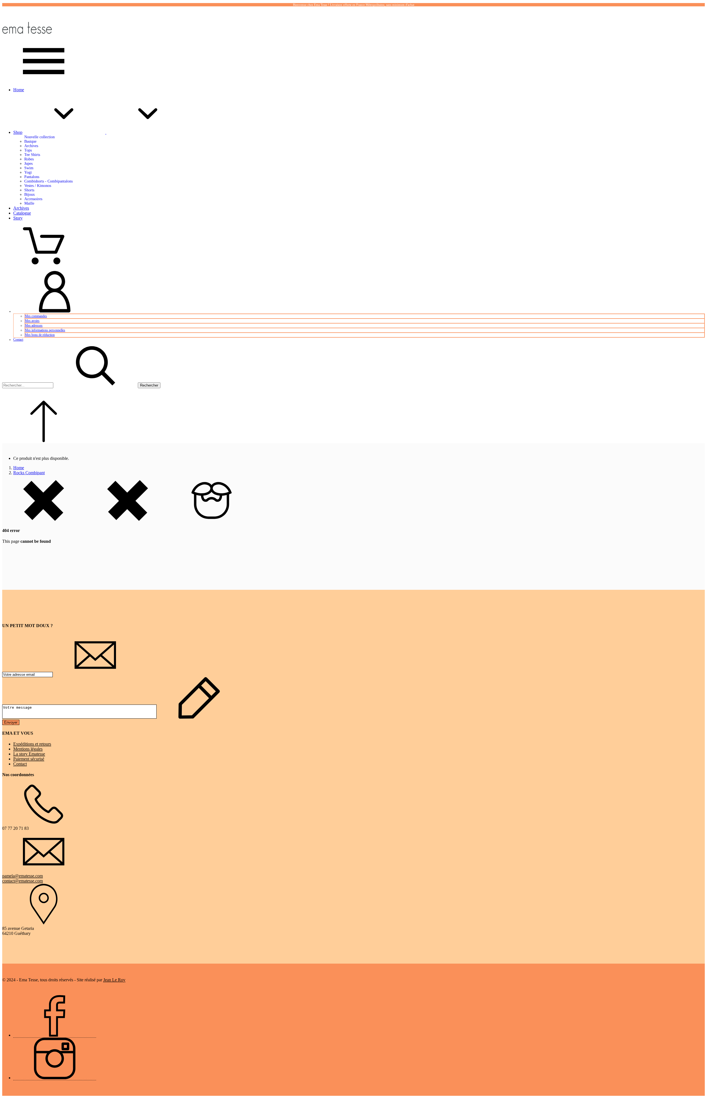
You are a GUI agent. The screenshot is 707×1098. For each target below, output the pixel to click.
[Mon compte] (54, 311)
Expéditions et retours (32, 744)
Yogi (28, 172)
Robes (29, 159)
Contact (18, 339)
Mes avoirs (32, 321)
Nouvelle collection (39, 137)
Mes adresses (34, 325)
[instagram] (54, 1077)
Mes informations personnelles (45, 330)
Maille (29, 203)
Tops (28, 150)
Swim (28, 168)
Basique (30, 141)
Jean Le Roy (114, 979)
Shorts (29, 190)
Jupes (28, 163)
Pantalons (31, 177)
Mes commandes (36, 316)
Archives (31, 146)
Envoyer (10, 722)
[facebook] (54, 1035)
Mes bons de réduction (40, 335)
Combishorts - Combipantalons (48, 181)
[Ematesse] (27, 37)
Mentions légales (28, 749)
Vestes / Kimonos (37, 186)
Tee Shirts (32, 155)
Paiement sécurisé (28, 759)
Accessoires (33, 199)
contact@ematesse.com (22, 880)
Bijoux (29, 194)
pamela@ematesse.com (22, 875)
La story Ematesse (29, 754)
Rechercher (149, 385)
